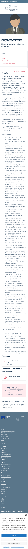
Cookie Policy (7, 547)
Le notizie (3, 484)
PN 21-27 (3, 496)
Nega (14, 539)
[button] (26, 515)
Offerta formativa (5, 475)
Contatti (3, 507)
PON (2, 498)
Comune (3, 443)
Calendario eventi (5, 487)
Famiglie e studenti (5, 466)
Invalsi (2, 440)
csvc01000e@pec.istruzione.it (14, 394)
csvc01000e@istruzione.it (16, 389)
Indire (2, 442)
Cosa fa (4, 58)
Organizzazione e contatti (8, 64)
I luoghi (2, 450)
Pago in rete (4, 434)
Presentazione (4, 449)
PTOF (2, 505)
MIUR (2, 429)
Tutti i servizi (4, 470)
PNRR (2, 500)
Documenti (5, 61)
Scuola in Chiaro (5, 436)
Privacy (2, 502)
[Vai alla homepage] (6, 8)
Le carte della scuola (6, 456)
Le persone (3, 452)
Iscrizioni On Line (5, 438)
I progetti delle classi (6, 479)
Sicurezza (3, 503)
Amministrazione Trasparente (8, 511)
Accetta (14, 535)
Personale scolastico (6, 465)
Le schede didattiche (6, 477)
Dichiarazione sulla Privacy (17, 547)
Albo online (3, 489)
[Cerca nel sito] (24, 9)
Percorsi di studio (5, 468)
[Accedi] (25, 1)
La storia (3, 459)
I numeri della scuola (6, 454)
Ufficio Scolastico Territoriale (8, 433)
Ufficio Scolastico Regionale (7, 431)
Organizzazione (4, 458)
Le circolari (3, 486)
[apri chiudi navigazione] (2, 8)
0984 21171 (15, 387)
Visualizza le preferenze (14, 544)
